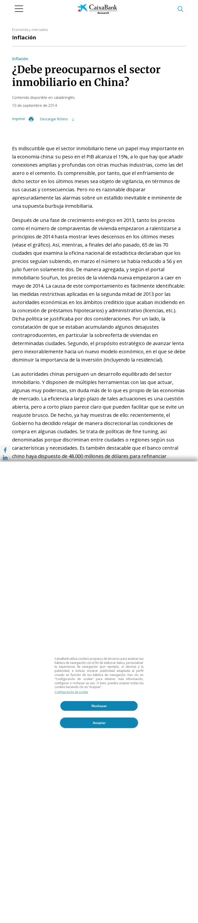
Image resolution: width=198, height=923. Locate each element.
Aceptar (99, 723)
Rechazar (99, 706)
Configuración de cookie (71, 692)
